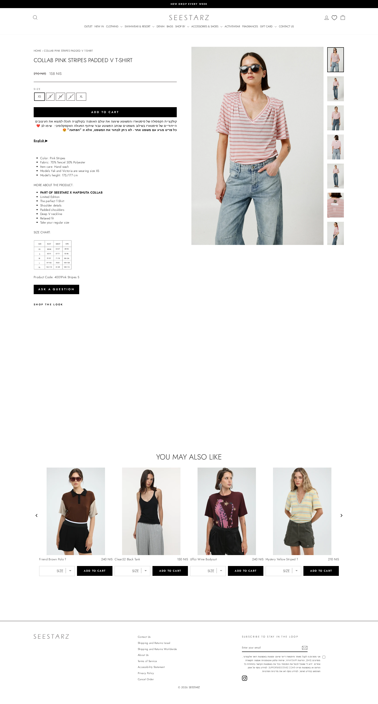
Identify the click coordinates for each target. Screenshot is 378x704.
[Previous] (37, 515)
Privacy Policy (146, 673)
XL (81, 96)
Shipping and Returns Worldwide (157, 649)
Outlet (88, 26)
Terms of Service (147, 661)
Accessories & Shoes (205, 26)
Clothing (112, 26)
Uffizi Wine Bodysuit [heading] (203, 559)
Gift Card (266, 26)
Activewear (232, 26)
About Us (143, 655)
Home (37, 50)
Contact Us (286, 26)
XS (39, 96)
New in (99, 26)
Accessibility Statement (151, 667)
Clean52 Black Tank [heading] (127, 559)
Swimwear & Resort (138, 26)
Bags (170, 26)
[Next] (341, 515)
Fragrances (250, 26)
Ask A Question (56, 289)
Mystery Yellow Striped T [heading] (282, 559)
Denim (160, 26)
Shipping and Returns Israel (154, 643)
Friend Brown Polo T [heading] (52, 559)
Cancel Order (146, 679)
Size (37, 89)
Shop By (180, 26)
